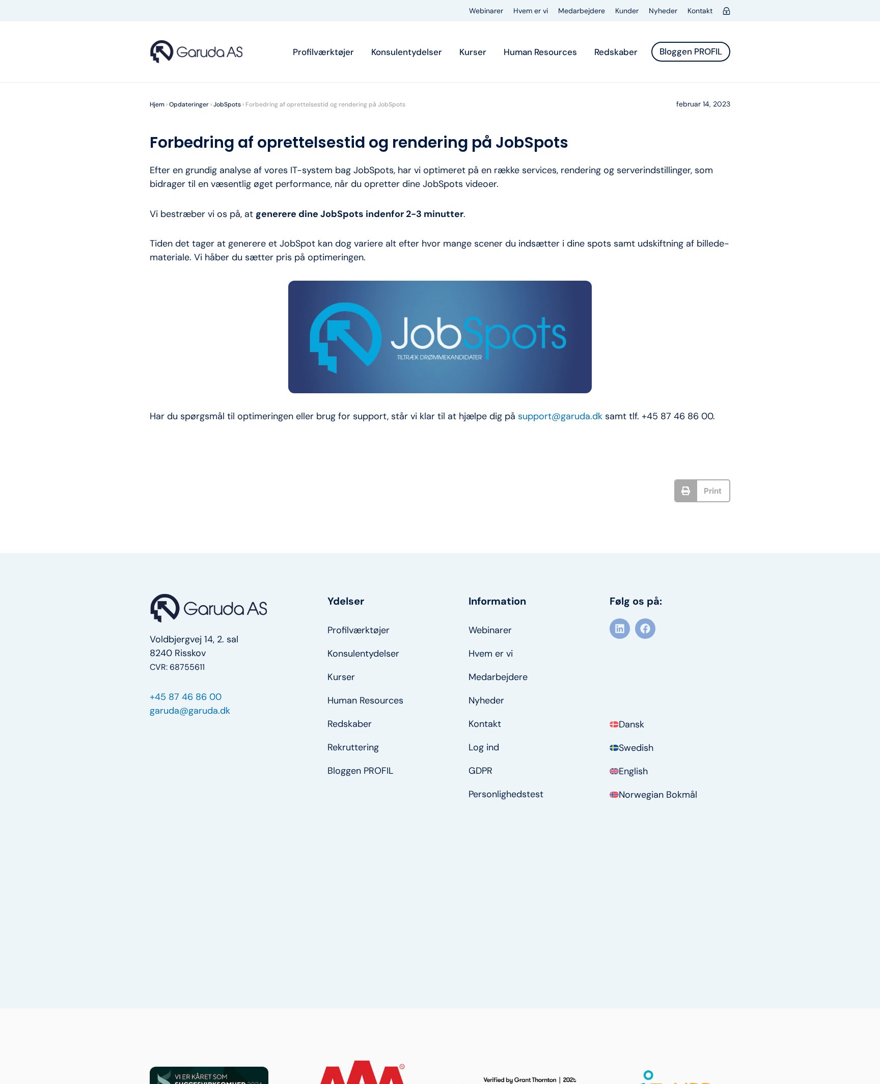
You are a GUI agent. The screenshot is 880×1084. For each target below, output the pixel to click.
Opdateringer (189, 104)
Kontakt (700, 10)
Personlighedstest (506, 794)
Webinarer (486, 10)
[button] (702, 490)
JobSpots (227, 104)
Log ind (484, 747)
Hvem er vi (530, 10)
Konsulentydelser (406, 52)
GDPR (480, 771)
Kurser (472, 52)
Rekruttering (353, 747)
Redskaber (616, 52)
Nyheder (663, 10)
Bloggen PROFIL (360, 771)
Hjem (157, 104)
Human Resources (540, 52)
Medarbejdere (581, 10)
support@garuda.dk (560, 416)
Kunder (627, 10)
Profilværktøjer (323, 52)
